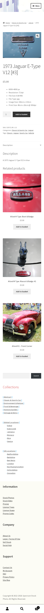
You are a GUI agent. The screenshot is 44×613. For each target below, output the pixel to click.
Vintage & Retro (10, 413)
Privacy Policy (8, 577)
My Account (7, 570)
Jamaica (11, 432)
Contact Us (7, 567)
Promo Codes (8, 513)
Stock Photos (8, 497)
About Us (6, 535)
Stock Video (7, 501)
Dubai (9, 425)
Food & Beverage (11, 406)
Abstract (7, 397)
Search (36, 376)
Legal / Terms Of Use (11, 539)
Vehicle (31, 133)
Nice (9, 438)
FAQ (4, 574)
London (10, 463)
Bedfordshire (12, 454)
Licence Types (8, 507)
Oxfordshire (12, 470)
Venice (10, 441)
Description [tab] (8, 145)
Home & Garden (11, 409)
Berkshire (11, 457)
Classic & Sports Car (19, 23)
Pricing (6, 504)
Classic (9, 133)
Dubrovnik (11, 429)
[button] (37, 36)
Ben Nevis (11, 460)
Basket (34, 606)
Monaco (10, 435)
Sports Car (24, 133)
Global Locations (11, 422)
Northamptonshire (15, 467)
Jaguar (30, 23)
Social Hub (7, 545)
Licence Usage (9, 510)
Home (8, 23)
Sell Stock (7, 542)
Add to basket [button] (22, 226)
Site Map (6, 580)
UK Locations (9, 451)
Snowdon (11, 473)
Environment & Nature (13, 403)
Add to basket (22, 114)
